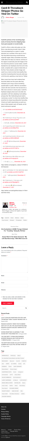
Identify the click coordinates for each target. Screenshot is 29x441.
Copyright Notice (6, 416)
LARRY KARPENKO (6, 380)
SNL (22, 391)
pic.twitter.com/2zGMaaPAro (11, 128)
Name (2, 275)
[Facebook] (24, 205)
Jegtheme (7, 437)
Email (2, 282)
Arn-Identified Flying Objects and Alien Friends (13, 358)
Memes (17, 217)
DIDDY (7, 363)
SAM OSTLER (15, 391)
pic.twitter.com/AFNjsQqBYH (11, 182)
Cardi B (7, 217)
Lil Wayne (15, 380)
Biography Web (13, 207)
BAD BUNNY (5, 361)
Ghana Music (5, 369)
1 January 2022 (20, 17)
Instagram (20, 372)
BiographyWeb (14, 2)
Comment (4, 255)
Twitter (25, 220)
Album (19, 355)
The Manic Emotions (14, 393)
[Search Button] (26, 308)
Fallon (10, 366)
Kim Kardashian (17, 377)
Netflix (11, 385)
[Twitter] (26, 205)
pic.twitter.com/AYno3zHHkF (11, 120)
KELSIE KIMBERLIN (6, 377)
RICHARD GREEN (14, 388)
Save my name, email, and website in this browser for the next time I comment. (14, 297)
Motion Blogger (10, 17)
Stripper (12, 220)
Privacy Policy (5, 411)
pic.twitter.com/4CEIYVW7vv (11, 148)
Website (3, 290)
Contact (3, 409)
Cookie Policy (5, 414)
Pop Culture (5, 220)
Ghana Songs (13, 369)
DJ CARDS (13, 363)
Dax (3, 363)
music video (5, 385)
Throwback (19, 220)
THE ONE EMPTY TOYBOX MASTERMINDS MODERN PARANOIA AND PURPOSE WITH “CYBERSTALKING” (12, 338)
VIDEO (22, 393)
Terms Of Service (5, 418)
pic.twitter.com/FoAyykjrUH (10, 158)
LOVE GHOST (23, 380)
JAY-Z (11, 374)
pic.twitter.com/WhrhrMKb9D (11, 138)
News (22, 217)
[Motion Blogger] (5, 205)
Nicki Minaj (22, 385)
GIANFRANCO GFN (6, 372)
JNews (6, 435)
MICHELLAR (17, 382)
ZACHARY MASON (6, 396)
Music (23, 382)
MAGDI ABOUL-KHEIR (7, 382)
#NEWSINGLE (5, 355)
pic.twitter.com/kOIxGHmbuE (14, 109)
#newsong (13, 355)
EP (24, 363)
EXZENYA (4, 366)
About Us (3, 407)
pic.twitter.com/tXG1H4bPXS (15, 172)
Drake (20, 363)
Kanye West (17, 374)
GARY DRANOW (17, 366)
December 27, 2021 (8, 187)
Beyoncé (12, 361)
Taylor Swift (4, 393)
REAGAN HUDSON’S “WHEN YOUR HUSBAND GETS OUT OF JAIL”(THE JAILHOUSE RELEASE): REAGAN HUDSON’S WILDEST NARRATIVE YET (14, 325)
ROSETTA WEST (6, 391)
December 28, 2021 (20, 123)
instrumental (5, 374)
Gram (12, 217)
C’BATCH (24, 361)
